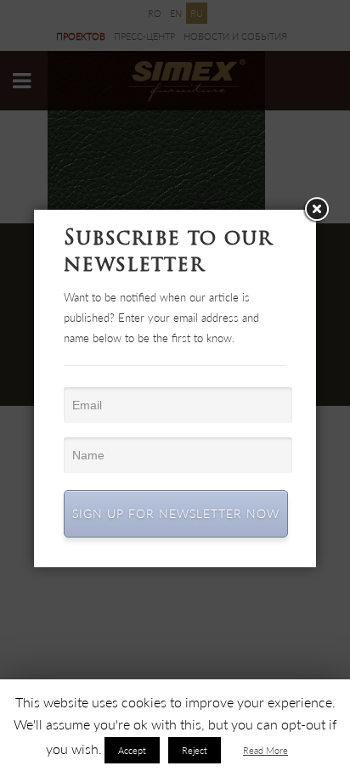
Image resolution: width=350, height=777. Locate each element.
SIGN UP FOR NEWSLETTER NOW (175, 513)
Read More (265, 750)
